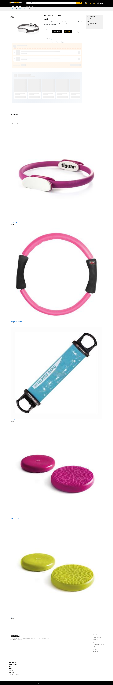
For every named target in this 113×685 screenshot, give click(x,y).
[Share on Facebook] (47, 42)
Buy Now (67, 31)
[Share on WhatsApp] (57, 42)
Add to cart (57, 31)
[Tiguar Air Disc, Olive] (56, 569)
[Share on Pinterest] (52, 42)
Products (14, 8)
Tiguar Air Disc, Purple (15, 518)
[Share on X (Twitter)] (49, 42)
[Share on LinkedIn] (54, 42)
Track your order (29, 6)
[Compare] (78, 32)
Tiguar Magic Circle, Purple (16, 222)
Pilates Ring (26, 8)
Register (101, 3)
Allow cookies (87, 683)
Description (14, 114)
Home (10, 8)
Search (79, 2)
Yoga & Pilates (20, 8)
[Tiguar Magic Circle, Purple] (56, 175)
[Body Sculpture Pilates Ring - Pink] (56, 274)
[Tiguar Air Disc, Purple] (56, 471)
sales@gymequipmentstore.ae (15, 639)
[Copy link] (62, 42)
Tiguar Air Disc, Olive (15, 617)
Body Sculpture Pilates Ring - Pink (17, 321)
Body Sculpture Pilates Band (16, 419)
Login (101, 2)
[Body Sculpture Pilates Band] (56, 372)
